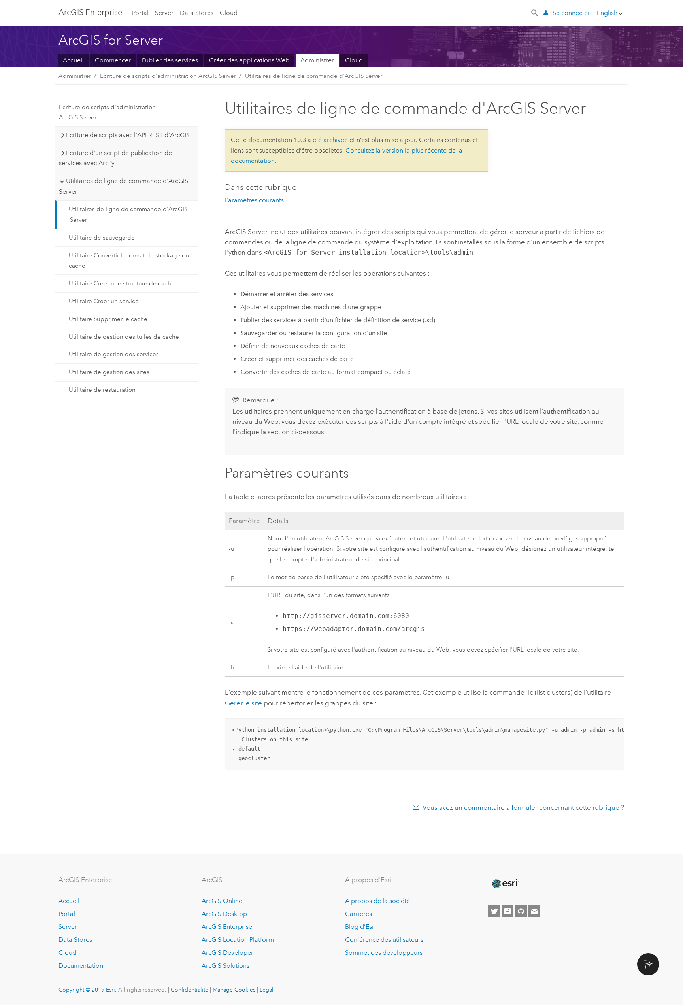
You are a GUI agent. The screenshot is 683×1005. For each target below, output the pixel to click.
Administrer (317, 60)
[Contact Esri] (534, 911)
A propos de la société (377, 901)
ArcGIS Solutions (225, 965)
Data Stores (196, 13)
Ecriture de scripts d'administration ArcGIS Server (168, 75)
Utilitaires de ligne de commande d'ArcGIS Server (313, 75)
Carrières (358, 914)
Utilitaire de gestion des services (114, 354)
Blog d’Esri (360, 926)
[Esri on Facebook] (507, 911)
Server (164, 13)
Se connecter (571, 13)
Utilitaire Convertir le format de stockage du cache (129, 260)
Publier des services (170, 60)
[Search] (535, 12)
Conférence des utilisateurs (384, 939)
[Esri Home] (505, 884)
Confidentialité (189, 989)
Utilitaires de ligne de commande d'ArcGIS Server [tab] (123, 186)
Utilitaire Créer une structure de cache (122, 283)
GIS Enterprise (90, 12)
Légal (267, 989)
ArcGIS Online (222, 901)
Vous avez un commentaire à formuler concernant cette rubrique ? (523, 807)
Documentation (80, 965)
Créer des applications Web (249, 60)
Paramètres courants (254, 200)
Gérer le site (243, 703)
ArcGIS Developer (227, 952)
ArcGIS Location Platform (238, 939)
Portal (140, 13)
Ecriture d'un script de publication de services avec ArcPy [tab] (115, 158)
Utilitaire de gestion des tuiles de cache (124, 336)
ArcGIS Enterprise (227, 926)
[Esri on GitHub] (521, 911)
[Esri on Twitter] (494, 911)
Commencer (113, 60)
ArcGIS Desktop (224, 914)
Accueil (73, 60)
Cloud (229, 13)
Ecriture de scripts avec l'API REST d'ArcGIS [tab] (128, 135)
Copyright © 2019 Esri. (87, 989)
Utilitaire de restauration (102, 389)
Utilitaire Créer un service (104, 301)
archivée (335, 140)
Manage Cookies (234, 989)
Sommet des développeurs (384, 952)
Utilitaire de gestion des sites (109, 372)
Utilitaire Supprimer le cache (108, 319)
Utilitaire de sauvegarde (102, 237)
